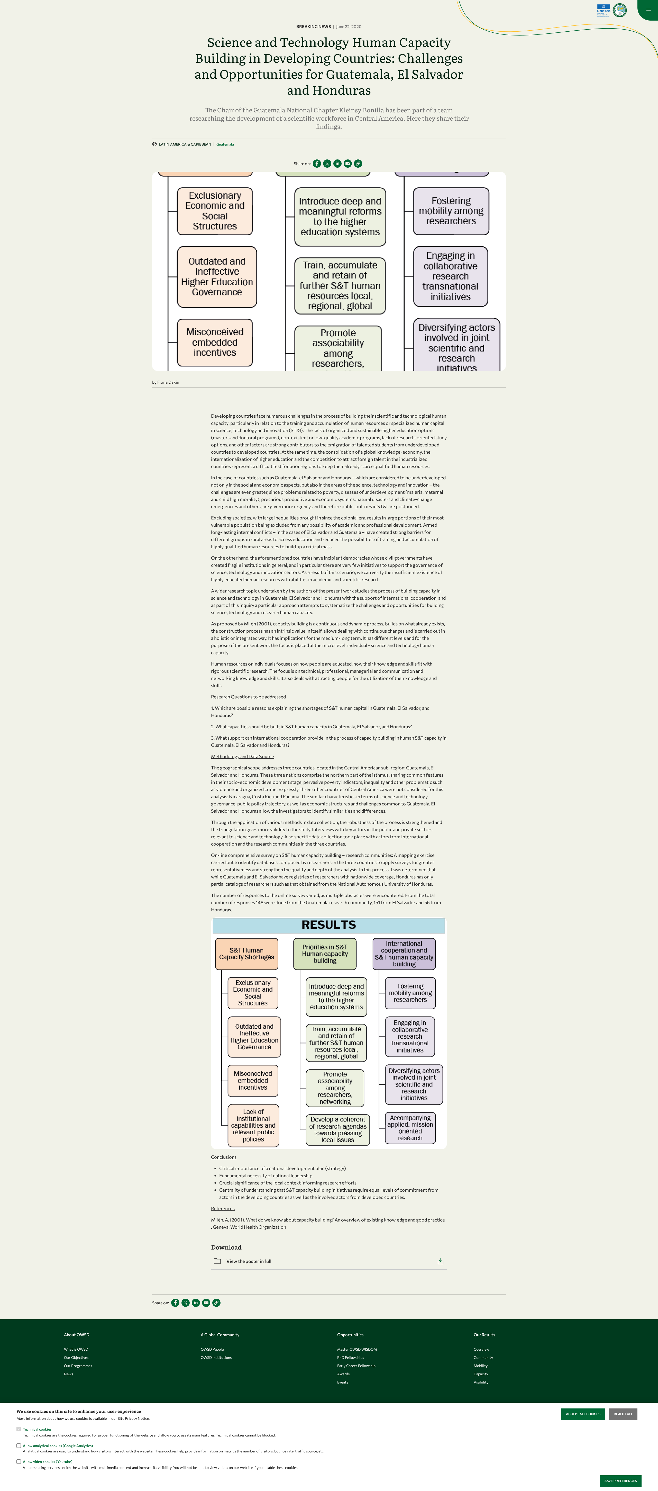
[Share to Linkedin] (337, 163)
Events (342, 1382)
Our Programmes (78, 1365)
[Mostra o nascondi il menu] (647, 10)
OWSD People (212, 1349)
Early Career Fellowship (356, 1365)
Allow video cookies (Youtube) (47, 1461)
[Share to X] (327, 163)
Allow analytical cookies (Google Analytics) (58, 1445)
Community (483, 1357)
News (68, 1374)
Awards (343, 1374)
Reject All (623, 1414)
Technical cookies (37, 1429)
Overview (481, 1349)
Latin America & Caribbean (185, 144)
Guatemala (225, 144)
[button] (358, 163)
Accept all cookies (583, 1414)
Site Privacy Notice (133, 1418)
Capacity (481, 1374)
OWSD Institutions (216, 1357)
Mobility (481, 1365)
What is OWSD (76, 1349)
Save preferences (621, 1481)
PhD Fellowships (350, 1357)
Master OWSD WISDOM (357, 1349)
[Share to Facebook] (317, 163)
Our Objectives (76, 1357)
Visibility (481, 1382)
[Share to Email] (348, 163)
